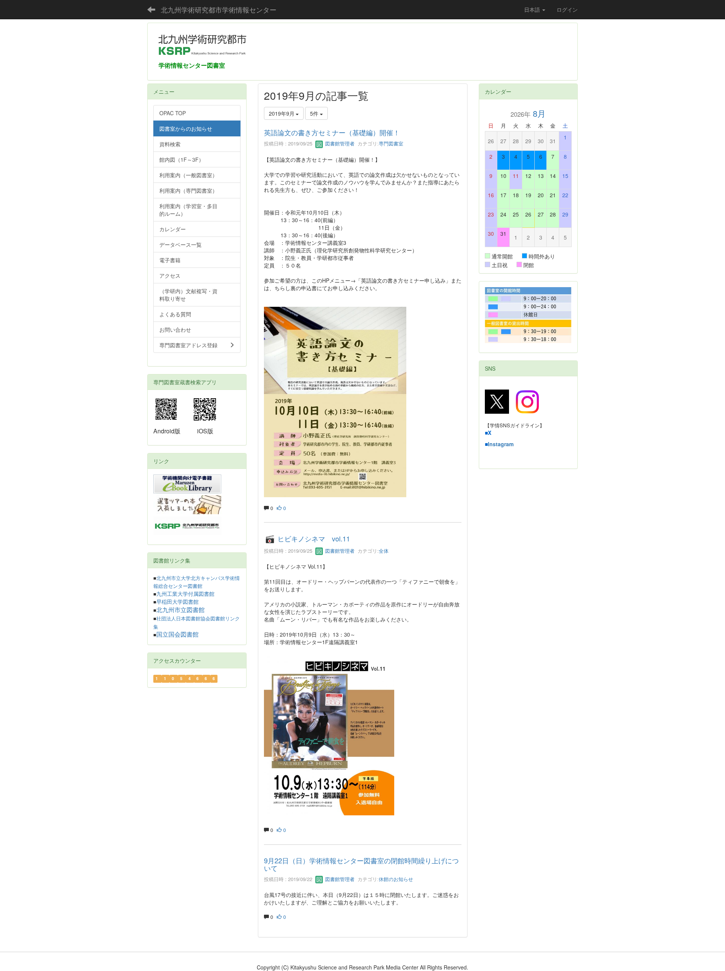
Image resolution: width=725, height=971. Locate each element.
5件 (315, 113)
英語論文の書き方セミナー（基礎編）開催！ (332, 132)
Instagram (501, 444)
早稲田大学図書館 (177, 602)
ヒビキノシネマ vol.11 (314, 539)
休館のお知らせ (396, 879)
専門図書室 (391, 143)
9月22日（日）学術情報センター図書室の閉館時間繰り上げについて (361, 864)
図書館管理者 (339, 143)
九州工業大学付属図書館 (185, 594)
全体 (384, 550)
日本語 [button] (532, 9)
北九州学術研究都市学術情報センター (218, 9)
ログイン (567, 9)
